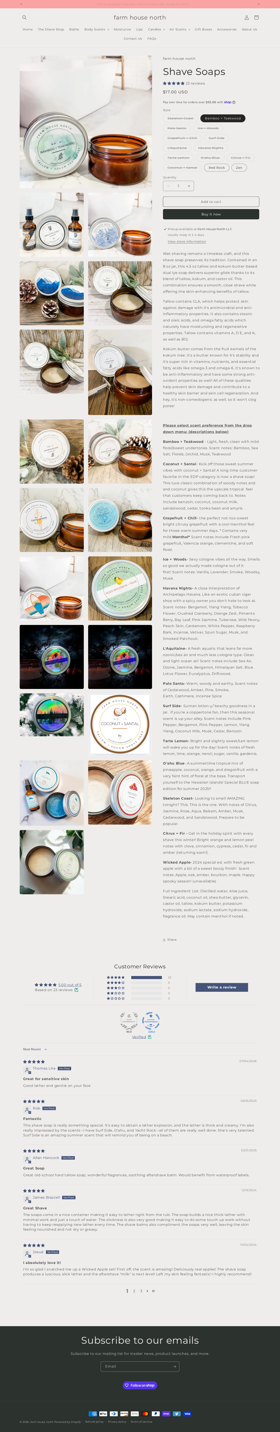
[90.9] (129, 1021)
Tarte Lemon (181, 159)
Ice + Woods (210, 129)
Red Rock (217, 168)
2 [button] (134, 1291)
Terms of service (141, 1421)
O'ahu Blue (212, 159)
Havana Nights (213, 149)
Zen (239, 168)
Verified (139, 1037)
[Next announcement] (259, 4)
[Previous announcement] (21, 4)
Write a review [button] (221, 987)
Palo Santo (179, 129)
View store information (187, 241)
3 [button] (141, 1291)
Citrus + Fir (243, 159)
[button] (24, 17)
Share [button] (172, 940)
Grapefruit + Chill (185, 139)
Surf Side (219, 139)
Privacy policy (117, 1421)
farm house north (41, 1421)
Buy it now (211, 214)
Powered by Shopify (67, 1421)
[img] (34, 1062)
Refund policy (94, 1421)
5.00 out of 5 (70, 985)
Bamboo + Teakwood (223, 118)
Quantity (169, 177)
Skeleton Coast (183, 119)
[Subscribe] (174, 1366)
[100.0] (151, 1021)
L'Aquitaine (179, 149)
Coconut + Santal (185, 168)
